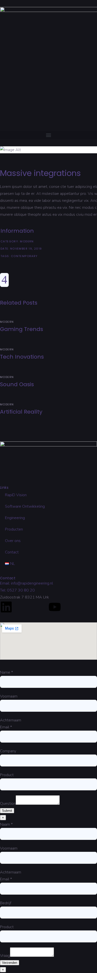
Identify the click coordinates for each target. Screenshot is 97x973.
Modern (27, 241)
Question (8, 803)
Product (7, 775)
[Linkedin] (6, 607)
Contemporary (24, 256)
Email (6, 727)
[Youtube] (54, 607)
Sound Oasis (17, 384)
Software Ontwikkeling (25, 506)
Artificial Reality (21, 412)
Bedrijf (5, 903)
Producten (14, 529)
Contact (12, 552)
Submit (7, 810)
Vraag (5, 955)
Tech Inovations (22, 357)
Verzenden (9, 963)
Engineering (15, 518)
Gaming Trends (21, 329)
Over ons (13, 540)
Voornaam (8, 696)
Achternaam (10, 720)
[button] (48, 135)
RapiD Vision (16, 495)
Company (8, 751)
